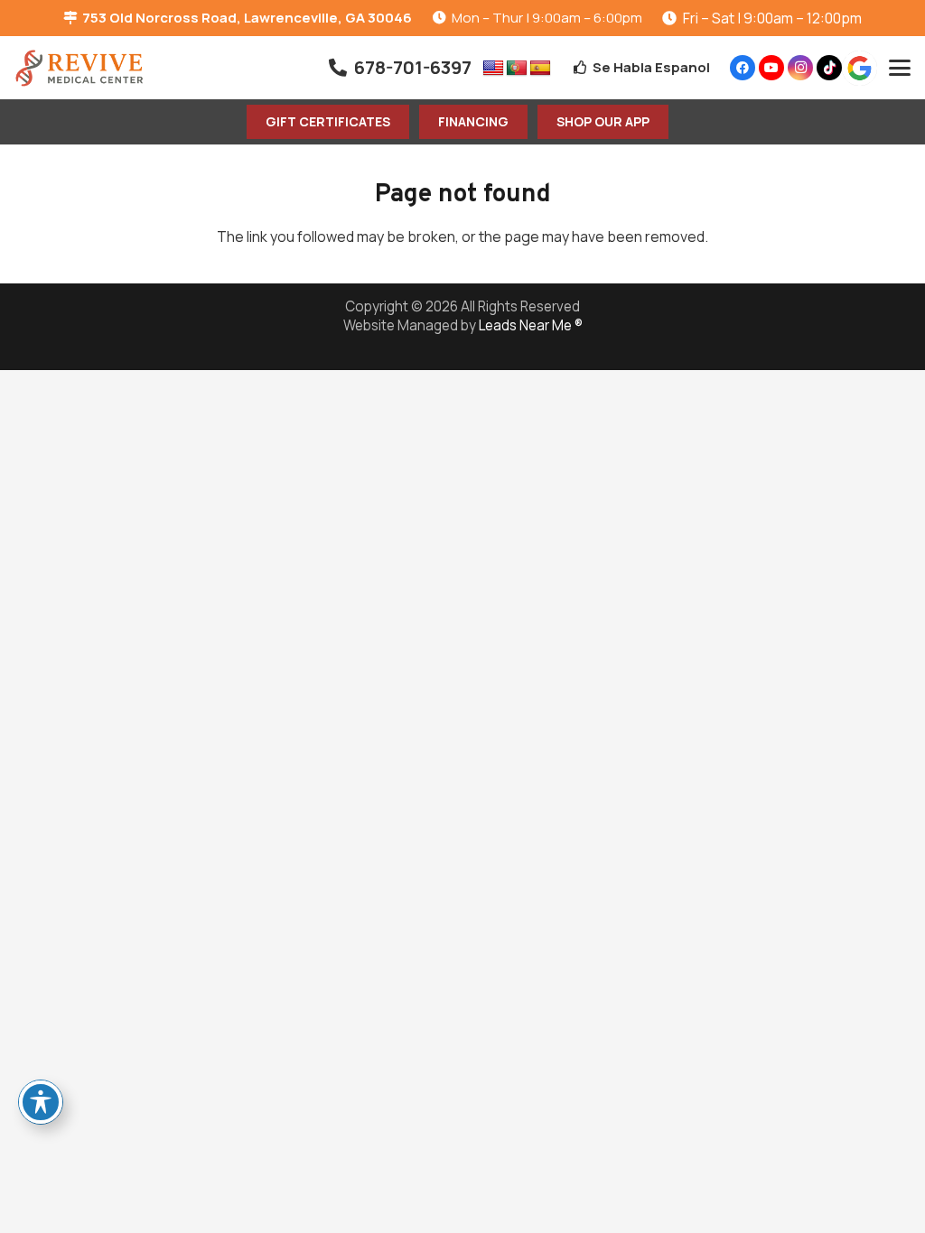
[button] (899, 68)
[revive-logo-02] (79, 68)
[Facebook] (742, 67)
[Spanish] (540, 69)
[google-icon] (859, 68)
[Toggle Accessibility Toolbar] (40, 1102)
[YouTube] (771, 67)
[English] (493, 69)
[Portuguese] (517, 69)
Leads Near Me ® (531, 325)
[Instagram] (800, 67)
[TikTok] (829, 67)
